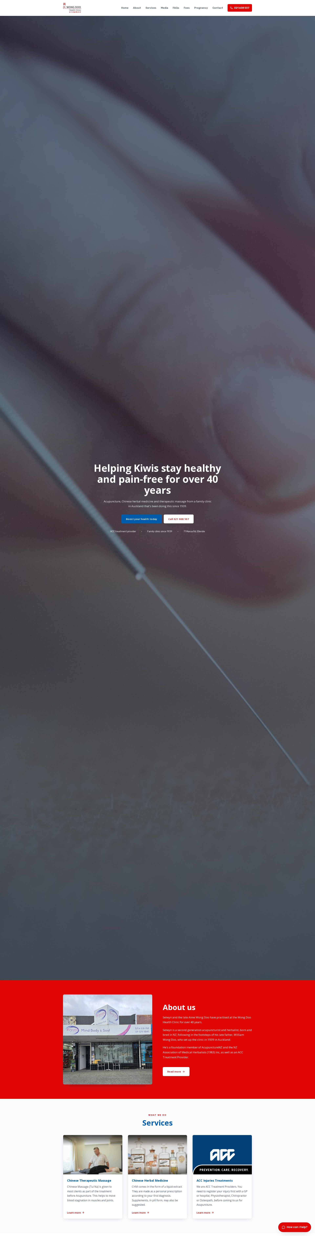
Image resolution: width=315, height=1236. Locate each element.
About (137, 7)
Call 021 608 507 (178, 519)
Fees (187, 7)
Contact (217, 7)
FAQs (176, 7)
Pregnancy (201, 7)
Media (164, 7)
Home (124, 7)
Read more (174, 1071)
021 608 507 (241, 7)
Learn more (74, 1212)
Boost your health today (141, 519)
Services (151, 7)
